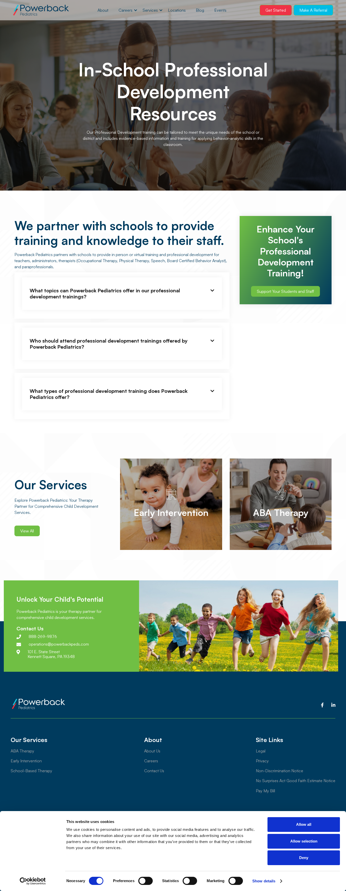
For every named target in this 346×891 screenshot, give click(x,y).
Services (150, 10)
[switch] (145, 881)
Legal (260, 750)
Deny (303, 857)
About (103, 10)
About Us (152, 750)
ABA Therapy (22, 750)
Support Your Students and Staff (285, 291)
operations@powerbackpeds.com (59, 644)
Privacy (262, 760)
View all (27, 530)
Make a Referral (313, 10)
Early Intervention (26, 760)
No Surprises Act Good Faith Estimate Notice (295, 780)
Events (220, 10)
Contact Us (154, 770)
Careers (125, 10)
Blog (200, 10)
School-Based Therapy (31, 770)
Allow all (303, 824)
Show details (263, 881)
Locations (177, 10)
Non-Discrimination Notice (279, 770)
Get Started (275, 10)
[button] (125, 10)
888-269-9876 (43, 636)
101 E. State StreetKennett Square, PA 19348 (51, 654)
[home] (41, 10)
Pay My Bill (265, 790)
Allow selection (303, 841)
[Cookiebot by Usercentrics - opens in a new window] (33, 881)
